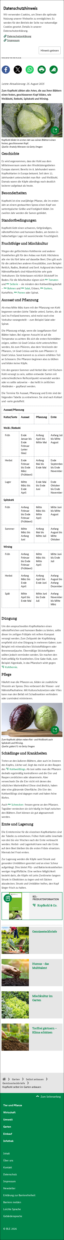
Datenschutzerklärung (19, 36)
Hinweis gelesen (50, 50)
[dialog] (32, 620)
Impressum (13, 40)
